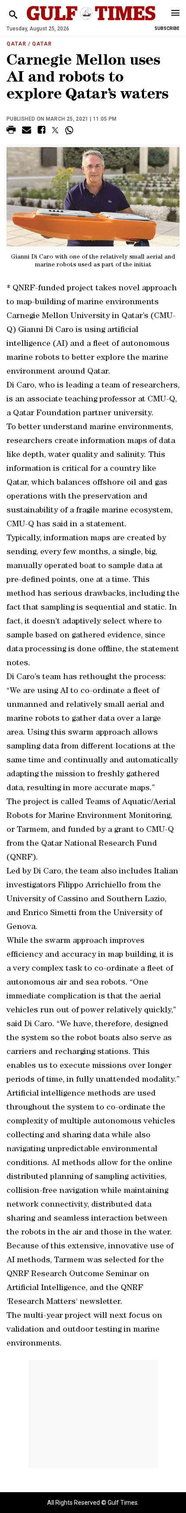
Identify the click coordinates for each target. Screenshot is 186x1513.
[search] (13, 15)
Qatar (16, 44)
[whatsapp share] (70, 130)
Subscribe (167, 28)
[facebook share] (41, 131)
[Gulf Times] (91, 21)
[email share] (26, 131)
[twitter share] (55, 130)
